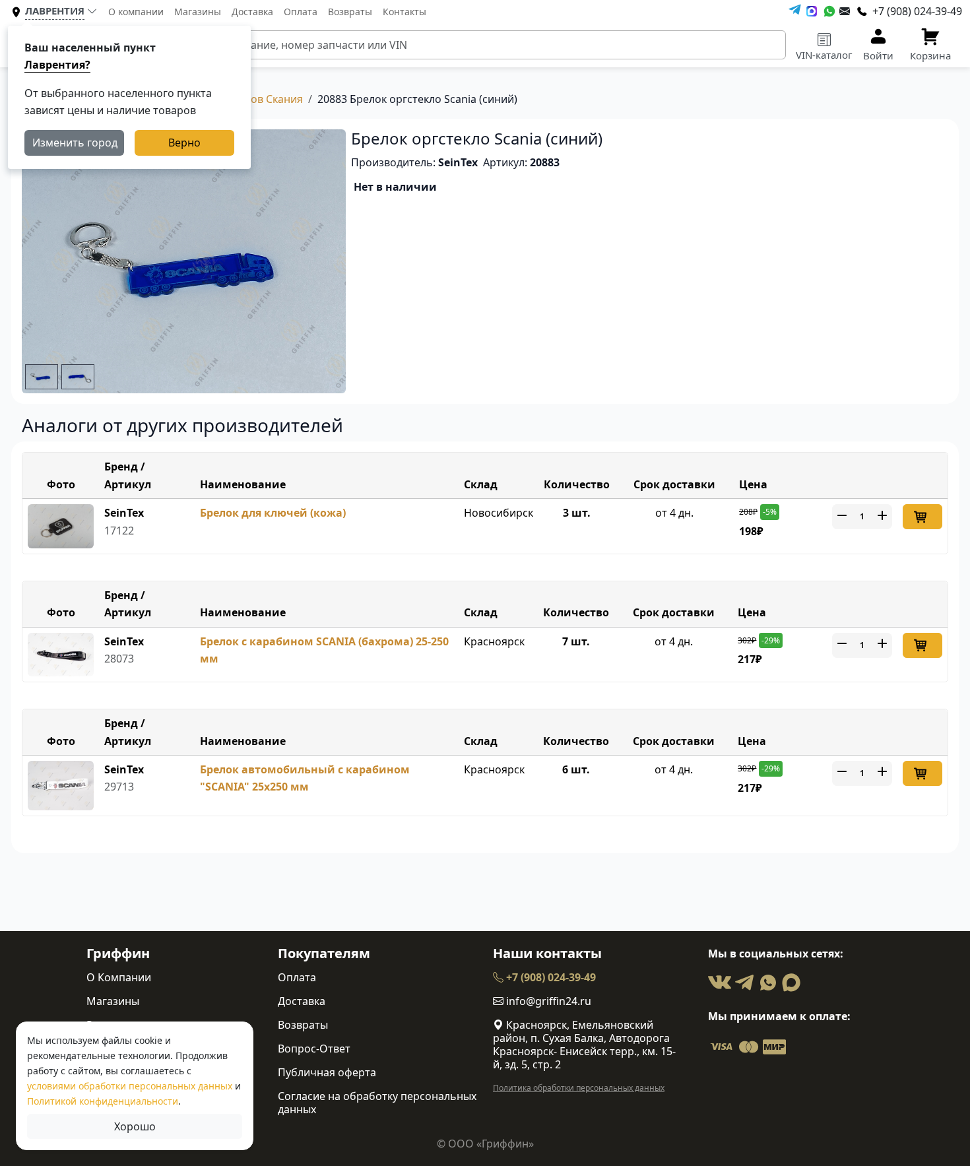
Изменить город (74, 142)
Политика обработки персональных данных (578, 1087)
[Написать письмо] (844, 11)
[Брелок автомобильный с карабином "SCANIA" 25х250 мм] (61, 784)
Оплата (300, 11)
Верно (184, 142)
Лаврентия (54, 10)
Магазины (197, 11)
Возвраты (350, 11)
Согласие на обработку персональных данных (377, 1103)
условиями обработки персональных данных (129, 1086)
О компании (136, 11)
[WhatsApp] (829, 11)
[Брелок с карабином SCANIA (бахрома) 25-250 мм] (61, 653)
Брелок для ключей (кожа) (273, 512)
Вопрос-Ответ (314, 1048)
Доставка (252, 11)
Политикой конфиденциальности (102, 1101)
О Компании (118, 977)
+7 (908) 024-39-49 (549, 977)
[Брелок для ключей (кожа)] (61, 525)
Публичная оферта (327, 1072)
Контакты (404, 11)
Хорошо (135, 1126)
